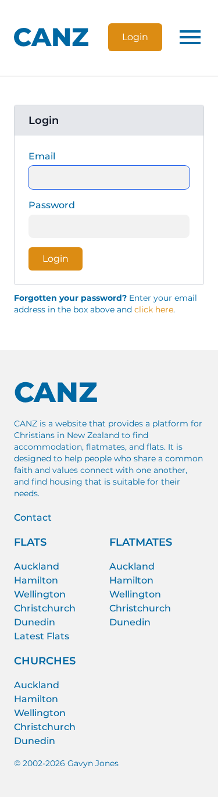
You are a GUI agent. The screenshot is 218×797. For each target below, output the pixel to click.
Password (51, 205)
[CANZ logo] (51, 37)
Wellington (40, 594)
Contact (33, 517)
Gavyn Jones (93, 763)
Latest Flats (41, 636)
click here (153, 309)
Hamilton (36, 580)
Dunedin (34, 622)
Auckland (36, 566)
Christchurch (45, 608)
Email (41, 156)
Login (135, 36)
